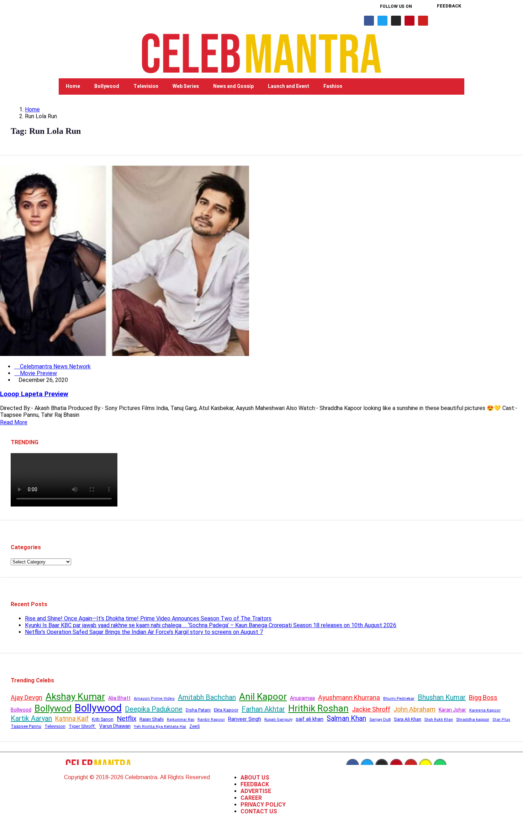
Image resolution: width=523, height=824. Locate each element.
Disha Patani (198, 710)
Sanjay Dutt (380, 719)
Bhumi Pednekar (398, 698)
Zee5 (194, 726)
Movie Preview (38, 373)
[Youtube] (423, 21)
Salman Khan (346, 718)
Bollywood (106, 86)
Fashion (332, 86)
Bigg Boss (483, 697)
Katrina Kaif (72, 718)
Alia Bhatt (119, 698)
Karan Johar (452, 710)
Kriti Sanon (102, 719)
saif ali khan (309, 719)
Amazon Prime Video (154, 698)
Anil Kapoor (263, 696)
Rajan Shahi (151, 719)
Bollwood (21, 710)
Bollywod (53, 708)
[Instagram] (396, 21)
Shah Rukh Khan (438, 719)
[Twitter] (382, 21)
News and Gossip (233, 86)
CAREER (251, 797)
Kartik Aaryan (31, 718)
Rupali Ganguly (278, 719)
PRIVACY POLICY (263, 804)
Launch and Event (288, 86)
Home (73, 86)
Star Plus (501, 719)
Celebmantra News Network (55, 366)
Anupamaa (302, 698)
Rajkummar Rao (180, 719)
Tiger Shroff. (82, 726)
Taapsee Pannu (26, 726)
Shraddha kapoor (472, 719)
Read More (13, 422)
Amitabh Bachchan (207, 697)
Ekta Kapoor (226, 710)
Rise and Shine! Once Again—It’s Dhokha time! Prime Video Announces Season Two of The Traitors (148, 618)
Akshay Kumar (75, 696)
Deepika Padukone (154, 709)
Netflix (126, 718)
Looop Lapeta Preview (34, 394)
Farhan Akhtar (263, 709)
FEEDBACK (255, 784)
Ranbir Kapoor (211, 719)
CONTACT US (259, 811)
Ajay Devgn (26, 697)
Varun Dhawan (115, 726)
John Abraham (414, 709)
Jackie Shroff (371, 709)
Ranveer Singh (244, 719)
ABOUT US (255, 777)
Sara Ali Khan (407, 719)
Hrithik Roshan (318, 708)
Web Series (186, 86)
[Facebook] (369, 21)
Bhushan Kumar (442, 697)
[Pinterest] (409, 21)
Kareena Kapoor (485, 710)
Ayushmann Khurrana (349, 697)
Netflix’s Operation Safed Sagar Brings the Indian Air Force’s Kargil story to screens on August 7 (144, 632)
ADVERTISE (256, 791)
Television (145, 86)
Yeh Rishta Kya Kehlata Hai (160, 726)
